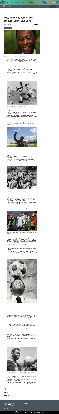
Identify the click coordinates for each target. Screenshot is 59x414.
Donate (54, 2)
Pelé (7, 251)
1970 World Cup (16, 315)
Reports (34, 405)
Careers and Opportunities (24, 403)
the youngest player (19, 117)
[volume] (6, 6)
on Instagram (30, 63)
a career (10, 152)
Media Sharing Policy (24, 405)
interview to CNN (14, 206)
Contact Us (34, 403)
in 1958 (10, 112)
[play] (3, 6)
